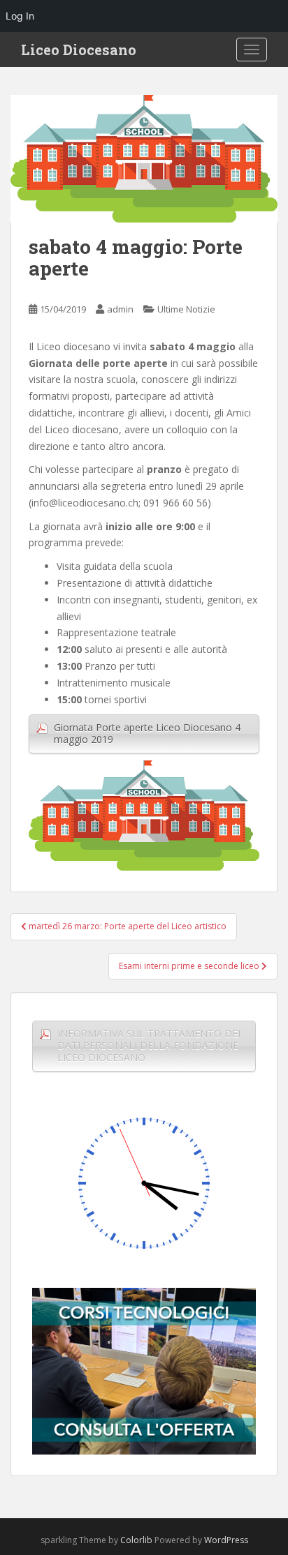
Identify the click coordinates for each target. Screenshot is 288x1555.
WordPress (226, 1540)
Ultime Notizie (186, 309)
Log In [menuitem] (20, 16)
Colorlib (136, 1540)
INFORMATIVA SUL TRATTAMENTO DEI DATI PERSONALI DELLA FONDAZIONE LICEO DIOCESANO (148, 1045)
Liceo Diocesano (78, 49)
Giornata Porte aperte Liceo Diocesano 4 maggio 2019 (147, 733)
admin (120, 309)
